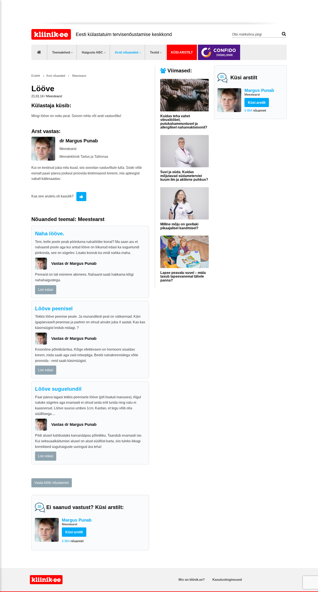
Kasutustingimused (227, 579)
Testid (154, 52)
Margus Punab (259, 92)
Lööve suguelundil (58, 389)
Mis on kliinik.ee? (191, 579)
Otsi (284, 34)
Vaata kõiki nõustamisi (51, 483)
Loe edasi (45, 289)
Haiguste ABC (92, 52)
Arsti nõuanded (126, 52)
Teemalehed (61, 52)
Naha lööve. (49, 233)
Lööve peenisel (54, 308)
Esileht (35, 75)
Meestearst (78, 75)
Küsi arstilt (182, 52)
